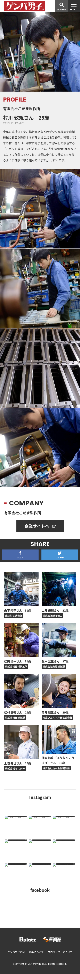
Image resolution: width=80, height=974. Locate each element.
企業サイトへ (37, 526)
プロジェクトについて (60, 952)
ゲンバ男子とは (16, 952)
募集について (36, 952)
